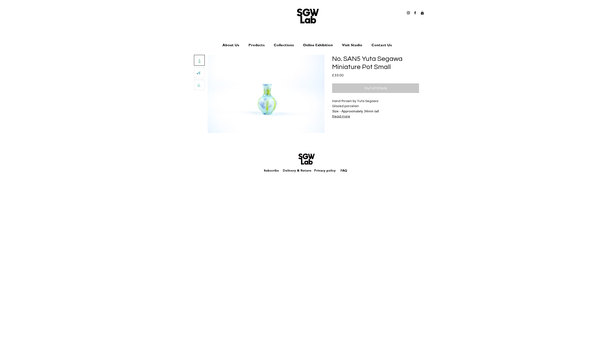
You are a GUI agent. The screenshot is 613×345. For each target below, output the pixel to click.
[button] (422, 13)
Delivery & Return (297, 170)
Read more (341, 116)
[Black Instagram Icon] (408, 13)
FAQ (344, 170)
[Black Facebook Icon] (415, 13)
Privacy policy (327, 170)
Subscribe (271, 170)
